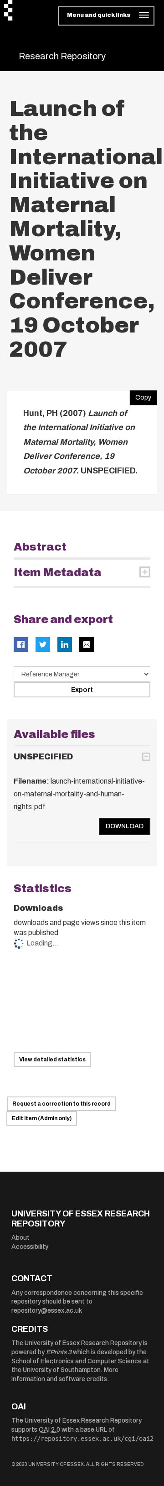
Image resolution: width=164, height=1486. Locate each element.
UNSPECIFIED (43, 756)
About (20, 1237)
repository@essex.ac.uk (46, 1310)
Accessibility (29, 1246)
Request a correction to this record (61, 1104)
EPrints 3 (59, 1352)
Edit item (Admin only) (42, 1118)
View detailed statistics (52, 1059)
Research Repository (62, 56)
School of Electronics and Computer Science (76, 1361)
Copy (140, 395)
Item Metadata (58, 572)
